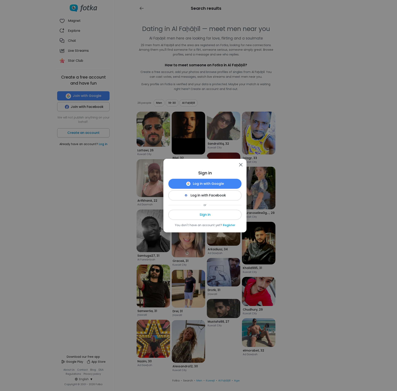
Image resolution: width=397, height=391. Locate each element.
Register (229, 225)
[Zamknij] (241, 164)
